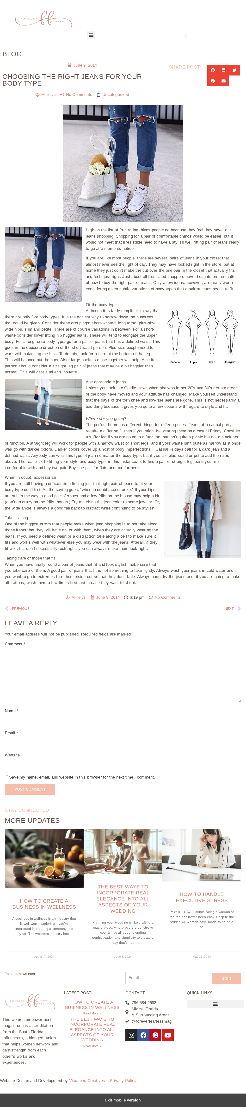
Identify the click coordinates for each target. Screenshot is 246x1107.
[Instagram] (131, 1035)
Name (11, 711)
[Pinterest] (155, 1035)
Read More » (92, 1013)
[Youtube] (168, 1035)
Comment (15, 644)
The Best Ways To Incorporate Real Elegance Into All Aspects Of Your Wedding (123, 899)
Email (11, 733)
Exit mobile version (123, 1100)
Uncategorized (115, 94)
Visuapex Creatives (87, 1080)
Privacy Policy (123, 1080)
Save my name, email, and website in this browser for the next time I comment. (82, 777)
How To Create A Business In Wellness (92, 1005)
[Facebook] (143, 1035)
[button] (91, 35)
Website (12, 755)
